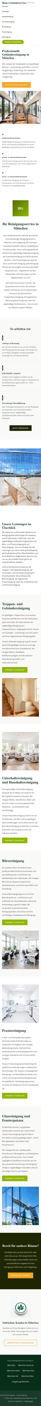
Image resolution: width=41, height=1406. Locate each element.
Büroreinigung (6, 27)
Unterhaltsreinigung (8, 22)
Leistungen (5, 11)
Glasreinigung (6, 37)
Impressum (29, 1401)
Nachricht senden (20, 1275)
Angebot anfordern (13, 42)
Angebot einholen (14, 670)
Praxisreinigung (7, 32)
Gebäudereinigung (7, 16)
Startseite (5, 6)
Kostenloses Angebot (16, 85)
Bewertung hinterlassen (20, 1343)
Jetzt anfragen (21, 428)
